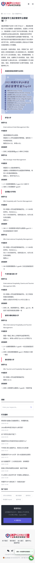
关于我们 (5, 541)
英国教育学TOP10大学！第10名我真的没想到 (15, 455)
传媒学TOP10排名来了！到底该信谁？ (13, 482)
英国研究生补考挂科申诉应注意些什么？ (14, 441)
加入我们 (20, 541)
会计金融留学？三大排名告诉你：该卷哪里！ (15, 461)
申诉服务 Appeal (7, 499)
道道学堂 (17, 543)
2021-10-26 (6, 14)
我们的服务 (19, 495)
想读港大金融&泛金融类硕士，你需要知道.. (15, 421)
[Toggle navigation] (33, 4)
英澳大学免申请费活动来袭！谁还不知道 (14, 468)
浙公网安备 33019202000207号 (12, 558)
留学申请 (18, 499)
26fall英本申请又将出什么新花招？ (12, 427)
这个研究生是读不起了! (8, 434)
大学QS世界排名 (7, 495)
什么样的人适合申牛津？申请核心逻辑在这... (15, 475)
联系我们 (13, 541)
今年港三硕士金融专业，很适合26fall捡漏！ (15, 448)
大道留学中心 (18, 14)
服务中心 (28, 541)
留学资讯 (28, 495)
